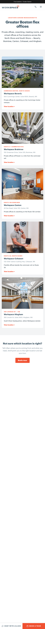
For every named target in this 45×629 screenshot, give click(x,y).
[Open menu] (41, 6)
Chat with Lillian (12, 626)
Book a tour (22, 360)
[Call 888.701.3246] (35, 6)
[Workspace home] (10, 6)
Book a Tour (35, 626)
